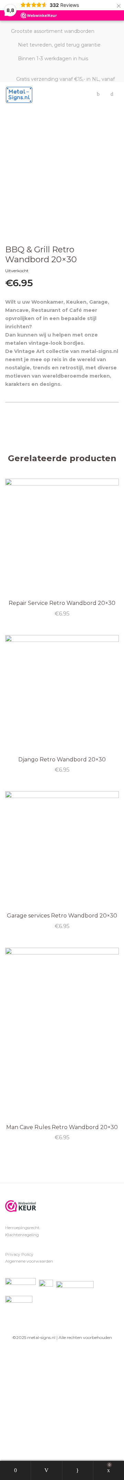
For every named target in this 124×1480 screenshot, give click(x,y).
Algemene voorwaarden (29, 1261)
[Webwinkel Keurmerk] (20, 1206)
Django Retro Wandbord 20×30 (62, 759)
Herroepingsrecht (22, 1227)
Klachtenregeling (22, 1234)
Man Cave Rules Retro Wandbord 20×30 (62, 1127)
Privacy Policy (19, 1254)
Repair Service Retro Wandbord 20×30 (62, 603)
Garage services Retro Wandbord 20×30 (62, 915)
